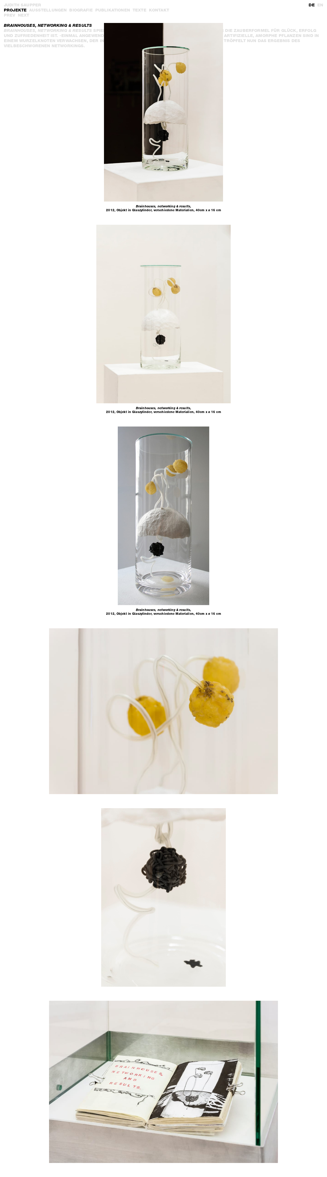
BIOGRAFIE (80, 10)
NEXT (23, 15)
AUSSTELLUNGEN (48, 10)
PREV (9, 15)
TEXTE (139, 10)
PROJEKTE (15, 10)
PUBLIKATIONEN (112, 10)
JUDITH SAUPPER (22, 5)
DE (311, 5)
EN (320, 5)
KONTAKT (159, 10)
